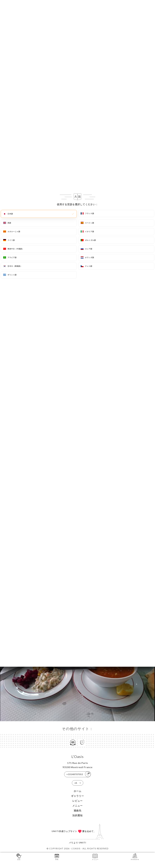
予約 (56, 859)
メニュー (77, 805)
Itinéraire (135, 859)
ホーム (77, 791)
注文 (19, 859)
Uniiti (82, 842)
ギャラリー (77, 795)
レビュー (77, 800)
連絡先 (77, 810)
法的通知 (77, 815)
